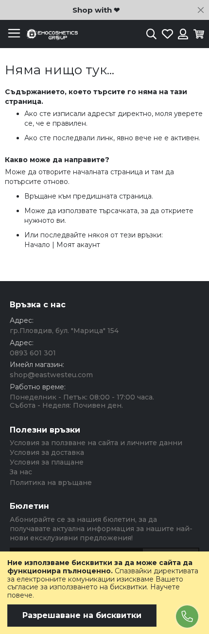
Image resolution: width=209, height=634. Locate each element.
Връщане (40, 196)
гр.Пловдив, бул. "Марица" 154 (64, 330)
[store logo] (51, 34)
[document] (104, 593)
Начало (37, 244)
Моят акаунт (78, 244)
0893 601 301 (33, 353)
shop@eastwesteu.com (51, 374)
